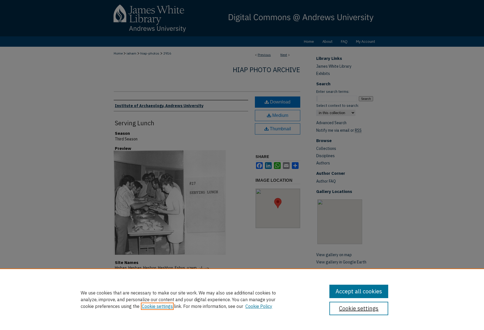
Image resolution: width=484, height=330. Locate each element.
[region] (242, 299)
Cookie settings (157, 306)
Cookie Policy (258, 306)
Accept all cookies (359, 291)
